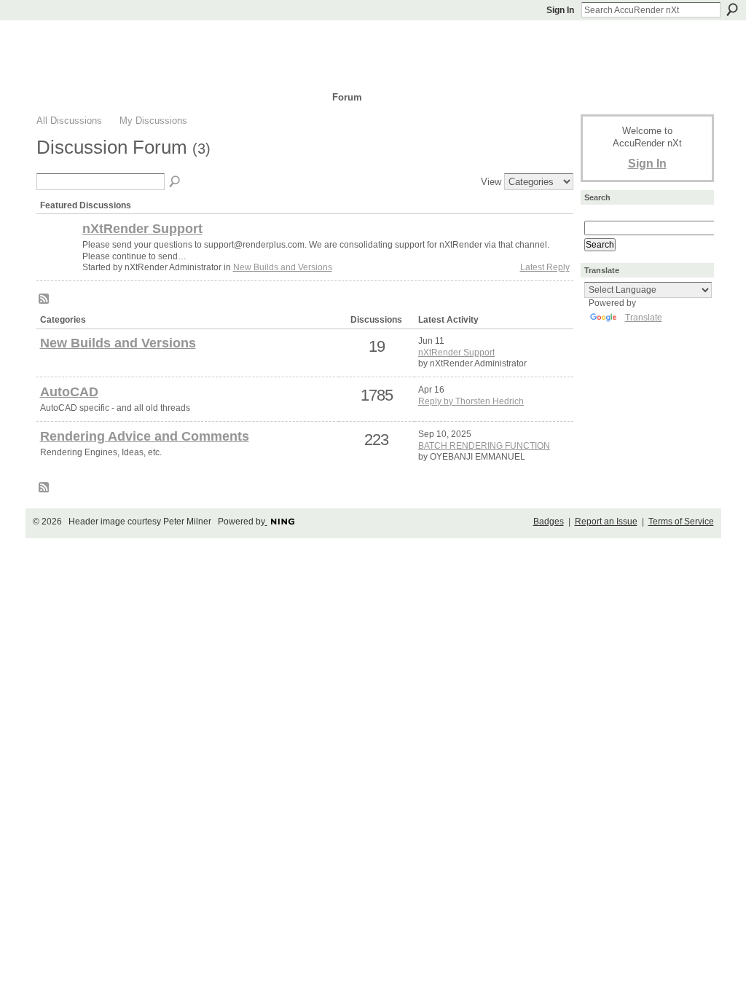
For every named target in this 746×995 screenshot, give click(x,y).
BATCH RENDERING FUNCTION (484, 446)
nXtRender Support (142, 228)
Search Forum (175, 182)
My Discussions (153, 120)
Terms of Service (681, 521)
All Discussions (69, 120)
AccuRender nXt (123, 40)
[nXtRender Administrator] (57, 253)
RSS (44, 299)
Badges (548, 521)
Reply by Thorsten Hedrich (471, 401)
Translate (643, 317)
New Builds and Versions (282, 267)
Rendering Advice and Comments (144, 436)
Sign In (560, 10)
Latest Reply (545, 267)
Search (732, 9)
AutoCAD (69, 392)
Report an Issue (606, 521)
